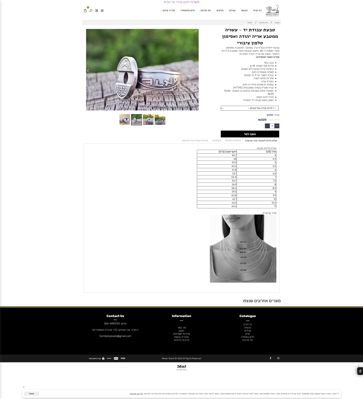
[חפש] (90, 10)
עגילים (232, 10)
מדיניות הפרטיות (136, 393)
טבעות (244, 10)
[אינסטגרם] (102, 10)
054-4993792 (112, 323)
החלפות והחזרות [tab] (233, 140)
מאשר (31, 393)
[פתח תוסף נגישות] (360, 371)
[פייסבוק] (96, 10)
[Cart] (85, 10)
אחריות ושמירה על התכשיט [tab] (195, 140)
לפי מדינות (206, 10)
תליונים (220, 10)
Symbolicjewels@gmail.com (115, 336)
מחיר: (276, 115)
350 (271, 115)
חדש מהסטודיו (188, 10)
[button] (196, 31)
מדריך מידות (169, 10)
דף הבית (257, 10)
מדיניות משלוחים (181, 333)
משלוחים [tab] (216, 140)
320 (264, 119)
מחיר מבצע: (273, 119)
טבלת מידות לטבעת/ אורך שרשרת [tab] (261, 140)
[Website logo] (272, 11)
